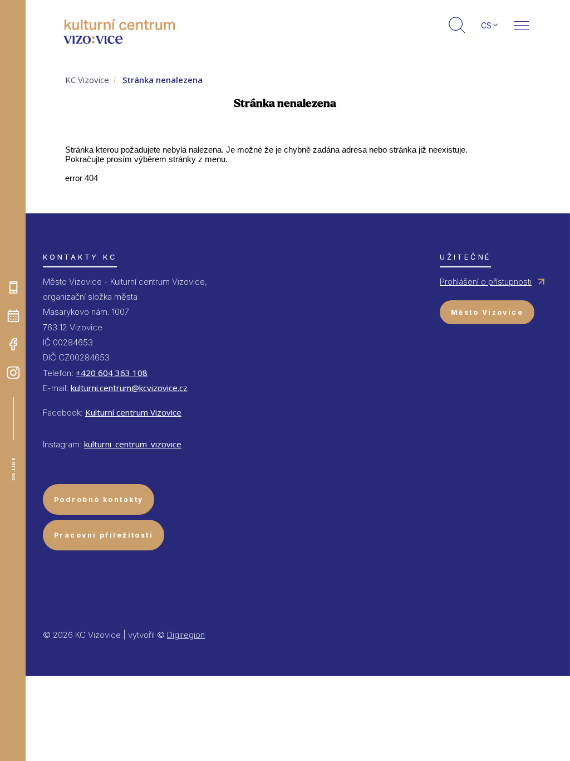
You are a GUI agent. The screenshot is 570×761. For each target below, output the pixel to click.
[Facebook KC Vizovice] (13, 344)
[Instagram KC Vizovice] (13, 372)
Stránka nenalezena (162, 79)
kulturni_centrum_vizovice (132, 444)
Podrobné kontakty (98, 499)
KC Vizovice (87, 79)
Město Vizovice (487, 312)
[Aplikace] (13, 287)
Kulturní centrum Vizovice (133, 412)
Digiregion (186, 635)
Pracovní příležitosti (103, 535)
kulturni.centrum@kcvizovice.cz (129, 387)
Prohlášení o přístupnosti (486, 281)
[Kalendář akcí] (13, 316)
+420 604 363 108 (112, 372)
